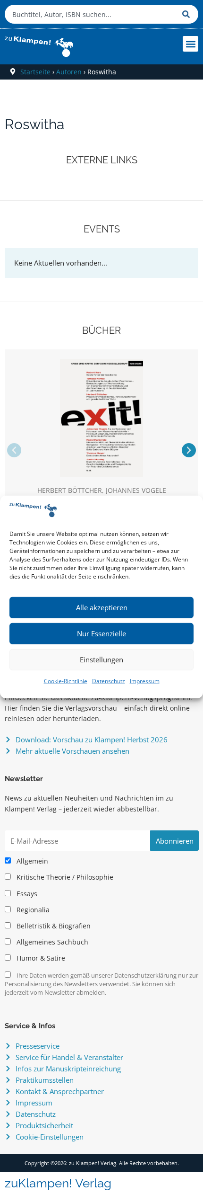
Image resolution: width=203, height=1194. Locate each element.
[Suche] (188, 14)
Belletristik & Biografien (53, 926)
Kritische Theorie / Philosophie (64, 877)
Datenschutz (108, 681)
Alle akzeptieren (101, 607)
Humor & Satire (40, 958)
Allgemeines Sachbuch (51, 942)
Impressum (145, 681)
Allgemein (31, 861)
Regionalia (32, 910)
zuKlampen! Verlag (58, 1183)
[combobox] (91, 14)
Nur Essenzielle (101, 633)
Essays (26, 894)
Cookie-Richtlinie (65, 681)
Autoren (69, 71)
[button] (190, 44)
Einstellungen (101, 659)
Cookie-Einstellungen (50, 1136)
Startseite (35, 71)
